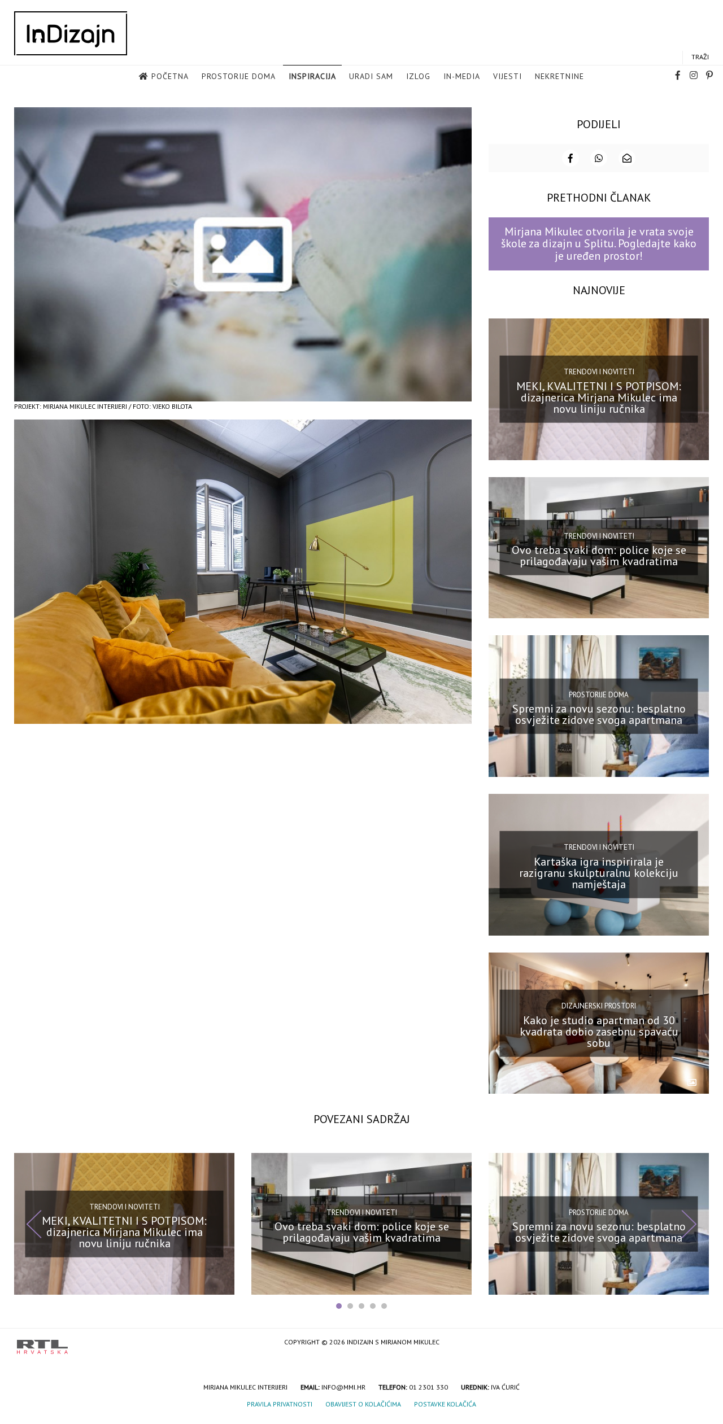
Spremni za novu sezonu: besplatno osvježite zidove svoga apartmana (599, 714)
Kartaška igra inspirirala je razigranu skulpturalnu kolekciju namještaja (598, 873)
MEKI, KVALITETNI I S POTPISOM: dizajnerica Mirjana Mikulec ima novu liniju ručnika (598, 397)
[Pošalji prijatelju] (627, 158)
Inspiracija (312, 76)
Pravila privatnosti (279, 1404)
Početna (170, 76)
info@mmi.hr (343, 1387)
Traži (700, 57)
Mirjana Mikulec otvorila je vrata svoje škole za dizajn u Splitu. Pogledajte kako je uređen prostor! (598, 243)
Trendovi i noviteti (599, 372)
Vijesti (507, 76)
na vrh (694, 1343)
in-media (461, 76)
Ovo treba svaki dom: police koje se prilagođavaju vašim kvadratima (599, 556)
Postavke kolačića (445, 1404)
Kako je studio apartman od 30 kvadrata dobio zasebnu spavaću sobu (599, 1031)
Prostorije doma (239, 76)
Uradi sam (371, 76)
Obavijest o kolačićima (363, 1404)
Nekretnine (559, 76)
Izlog (418, 76)
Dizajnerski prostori (598, 1006)
